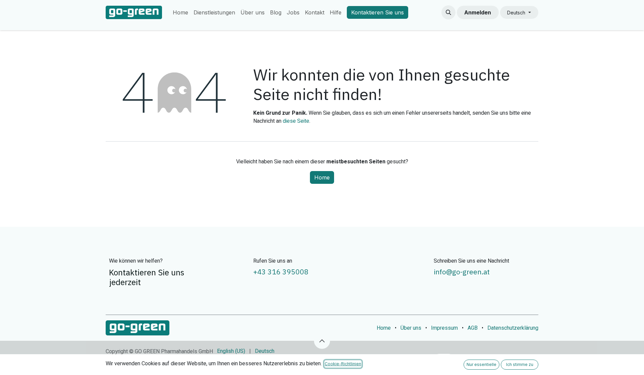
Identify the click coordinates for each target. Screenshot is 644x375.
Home (322, 177)
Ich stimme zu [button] (519, 364)
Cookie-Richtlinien (343, 363)
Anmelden (477, 12)
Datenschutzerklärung (512, 328)
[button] (448, 12)
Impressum (444, 328)
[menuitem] (180, 12)
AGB (473, 328)
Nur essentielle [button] (481, 364)
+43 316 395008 (281, 271)
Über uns (410, 328)
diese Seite (296, 121)
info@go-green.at (462, 271)
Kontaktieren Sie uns (377, 12)
